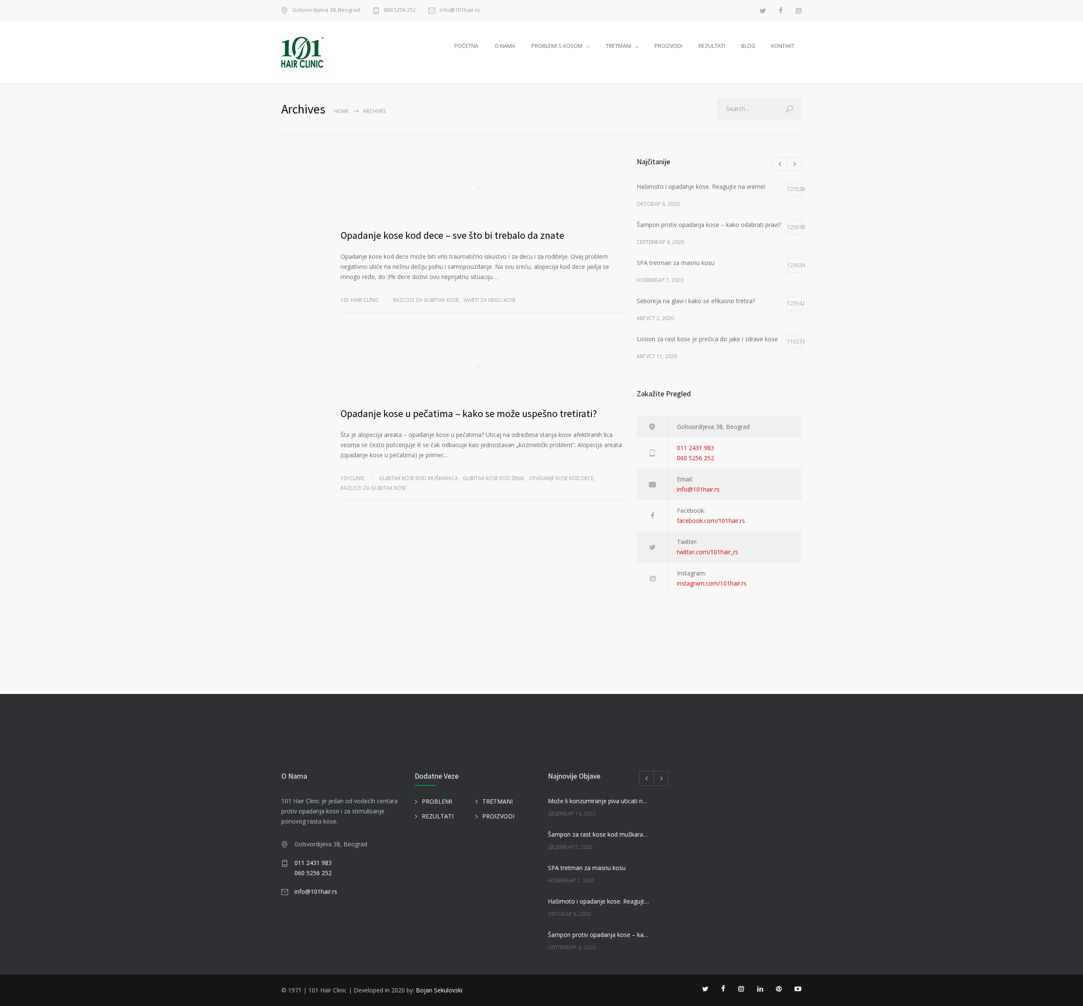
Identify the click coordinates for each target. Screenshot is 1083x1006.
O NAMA (505, 46)
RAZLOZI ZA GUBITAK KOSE (373, 488)
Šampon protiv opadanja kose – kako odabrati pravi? (599, 935)
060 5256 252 (400, 10)
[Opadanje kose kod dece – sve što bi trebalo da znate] (482, 187)
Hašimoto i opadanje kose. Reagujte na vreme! (599, 901)
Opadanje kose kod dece (561, 478)
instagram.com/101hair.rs (712, 583)
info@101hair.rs (460, 10)
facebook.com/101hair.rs (711, 521)
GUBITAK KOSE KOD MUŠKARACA (418, 478)
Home (341, 111)
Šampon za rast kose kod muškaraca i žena (599, 834)
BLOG (748, 46)
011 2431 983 (695, 448)
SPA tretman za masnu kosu (587, 868)
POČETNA (466, 46)
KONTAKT (782, 46)
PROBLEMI (437, 801)
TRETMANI (618, 46)
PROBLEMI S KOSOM (557, 46)
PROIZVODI (668, 46)
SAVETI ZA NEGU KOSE (489, 300)
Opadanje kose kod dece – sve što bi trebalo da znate (452, 235)
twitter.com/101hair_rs (707, 552)
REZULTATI (711, 46)
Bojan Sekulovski (439, 990)
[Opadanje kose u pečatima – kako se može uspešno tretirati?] (482, 366)
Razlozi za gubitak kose (426, 300)
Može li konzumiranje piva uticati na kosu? (599, 801)
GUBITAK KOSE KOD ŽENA (493, 478)
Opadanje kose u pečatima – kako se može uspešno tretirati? (469, 413)
